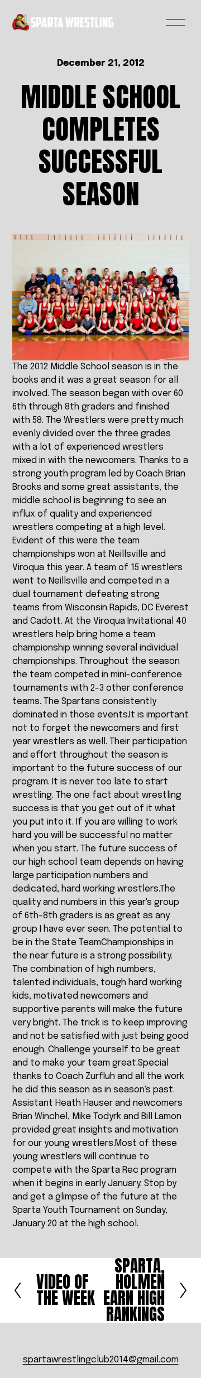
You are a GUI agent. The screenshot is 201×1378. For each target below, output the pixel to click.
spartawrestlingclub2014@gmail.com (101, 1360)
